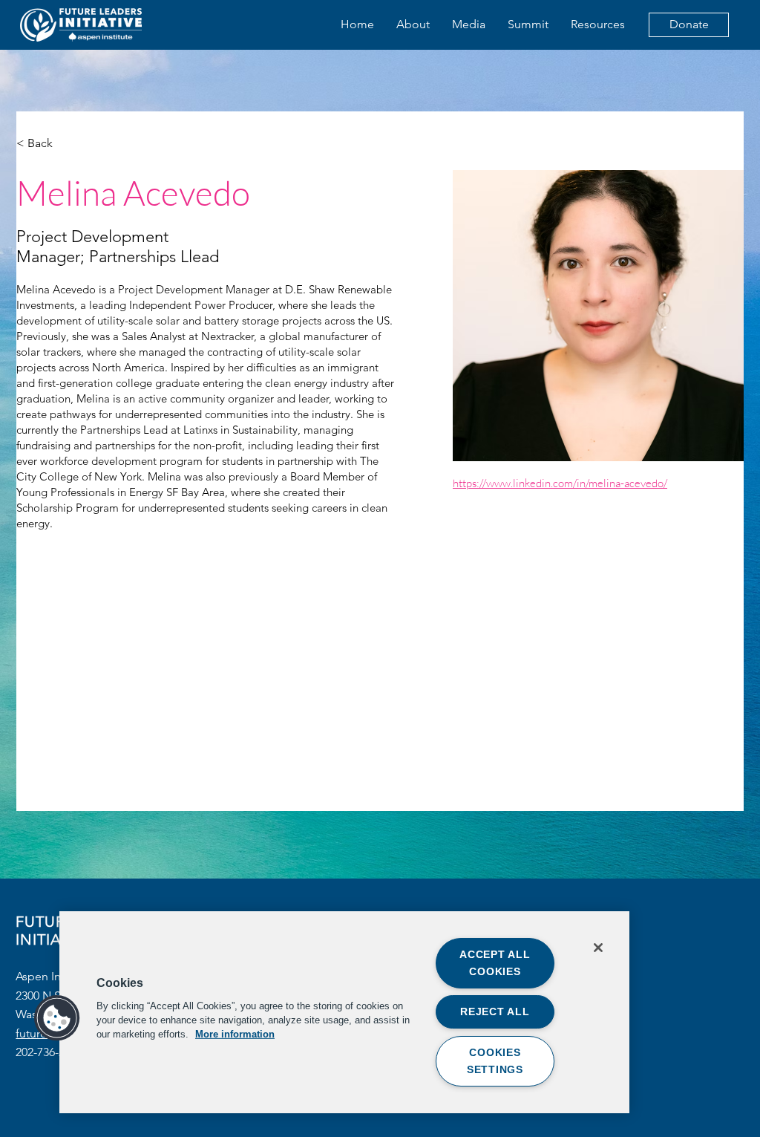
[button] (57, 1018)
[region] (344, 1012)
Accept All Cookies (494, 962)
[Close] (598, 947)
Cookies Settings (495, 1060)
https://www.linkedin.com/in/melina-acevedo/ (560, 483)
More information (235, 1034)
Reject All (494, 1011)
